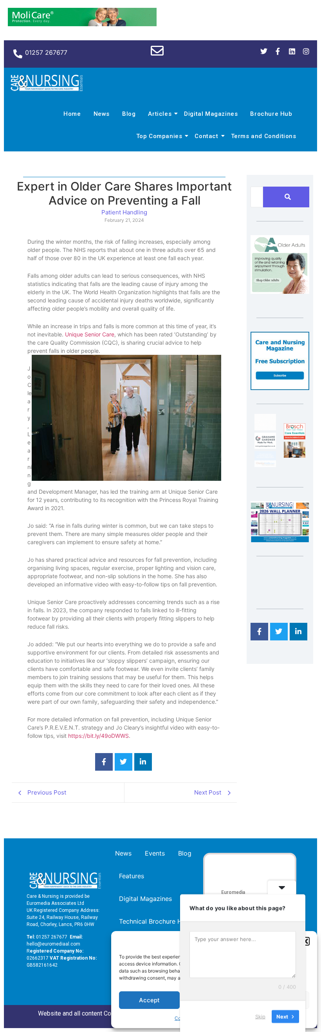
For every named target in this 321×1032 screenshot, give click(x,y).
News (102, 113)
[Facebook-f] (278, 51)
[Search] (287, 197)
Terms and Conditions (263, 136)
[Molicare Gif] (82, 24)
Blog (128, 113)
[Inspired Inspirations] (294, 455)
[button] (305, 941)
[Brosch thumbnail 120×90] (294, 437)
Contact (206, 136)
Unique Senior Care (89, 334)
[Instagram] (306, 51)
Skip (260, 1016)
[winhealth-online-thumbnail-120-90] (265, 428)
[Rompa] (280, 291)
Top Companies (159, 136)
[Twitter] (264, 51)
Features (131, 876)
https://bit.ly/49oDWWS (98, 735)
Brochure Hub (271, 113)
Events (155, 853)
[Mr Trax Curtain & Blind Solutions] (265, 465)
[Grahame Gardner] (265, 446)
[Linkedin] (292, 51)
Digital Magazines (211, 113)
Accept (149, 1000)
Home (72, 113)
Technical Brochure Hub (154, 921)
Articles (159, 113)
